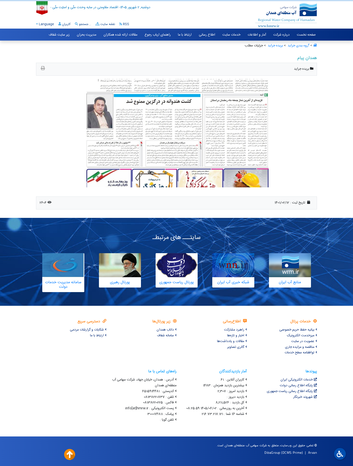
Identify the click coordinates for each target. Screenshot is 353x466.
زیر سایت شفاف (59, 35)
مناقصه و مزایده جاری (299, 347)
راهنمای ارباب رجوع (158, 35)
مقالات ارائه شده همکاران (120, 35)
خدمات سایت (231, 35)
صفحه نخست (306, 35)
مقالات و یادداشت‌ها (230, 341)
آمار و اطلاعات (257, 35)
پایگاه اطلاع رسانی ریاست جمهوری (290, 391)
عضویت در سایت (302, 341)
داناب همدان (165, 330)
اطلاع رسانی (207, 35)
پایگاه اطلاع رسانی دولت (296, 385)
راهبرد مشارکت (234, 330)
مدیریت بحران (86, 35)
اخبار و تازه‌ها (235, 335)
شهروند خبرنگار (303, 397)
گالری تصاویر (235, 347)
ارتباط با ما (185, 35)
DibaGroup (272, 452)
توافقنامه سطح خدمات (299, 353)
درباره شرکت (281, 35)
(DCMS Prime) (292, 452)
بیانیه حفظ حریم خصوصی (296, 330)
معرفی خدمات (306, 44)
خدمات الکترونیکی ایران (296, 380)
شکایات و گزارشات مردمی (87, 330)
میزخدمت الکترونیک (300, 335)
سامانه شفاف (165, 335)
